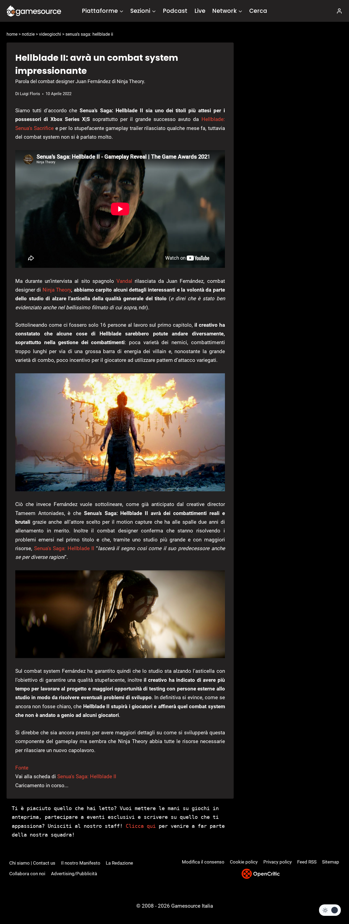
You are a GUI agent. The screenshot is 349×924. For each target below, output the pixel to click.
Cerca (258, 11)
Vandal (124, 281)
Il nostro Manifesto (80, 863)
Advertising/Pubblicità (74, 873)
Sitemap (330, 862)
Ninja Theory (57, 290)
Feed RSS (307, 862)
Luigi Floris (30, 93)
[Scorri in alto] (330, 899)
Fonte (21, 768)
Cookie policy (244, 862)
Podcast (175, 11)
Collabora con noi (27, 873)
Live (199, 11)
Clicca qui (141, 826)
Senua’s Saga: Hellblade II (64, 548)
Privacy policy (277, 862)
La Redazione (119, 863)
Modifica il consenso (203, 862)
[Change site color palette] (330, 910)
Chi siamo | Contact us (32, 863)
